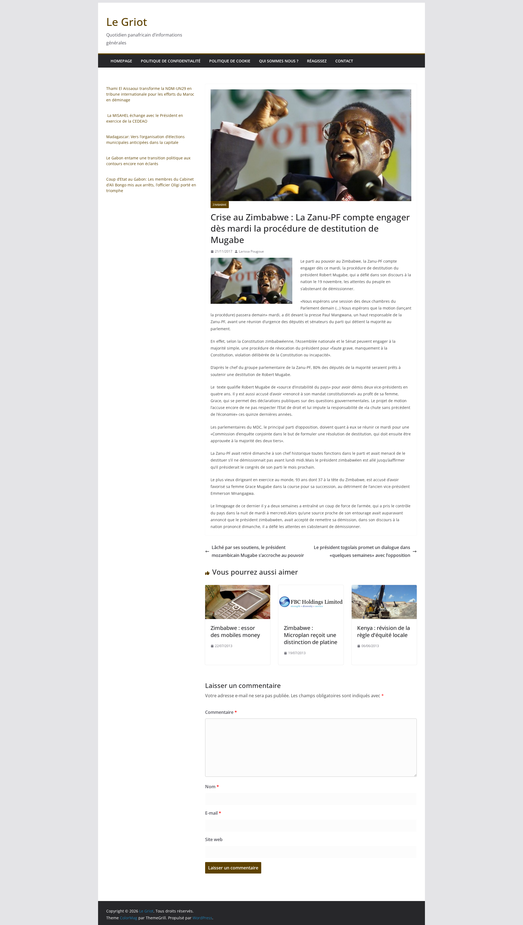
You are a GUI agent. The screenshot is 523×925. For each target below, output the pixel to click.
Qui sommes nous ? (278, 60)
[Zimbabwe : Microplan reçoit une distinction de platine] (310, 589)
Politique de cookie (229, 60)
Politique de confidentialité (170, 60)
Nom (212, 787)
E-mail (213, 813)
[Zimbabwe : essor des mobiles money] (237, 589)
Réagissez (317, 60)
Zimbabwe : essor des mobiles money (235, 631)
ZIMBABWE (220, 205)
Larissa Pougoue (251, 251)
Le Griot (126, 21)
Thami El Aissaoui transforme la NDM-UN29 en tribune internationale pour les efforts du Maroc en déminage (150, 94)
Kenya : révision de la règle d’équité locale (383, 631)
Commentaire (221, 712)
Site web (214, 839)
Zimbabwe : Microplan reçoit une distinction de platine (310, 635)
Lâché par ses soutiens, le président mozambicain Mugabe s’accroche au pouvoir (258, 551)
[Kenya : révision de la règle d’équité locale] (384, 589)
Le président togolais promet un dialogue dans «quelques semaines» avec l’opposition (362, 551)
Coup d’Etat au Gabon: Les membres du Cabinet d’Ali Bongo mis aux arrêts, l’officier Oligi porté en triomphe (151, 185)
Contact (344, 60)
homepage (121, 60)
